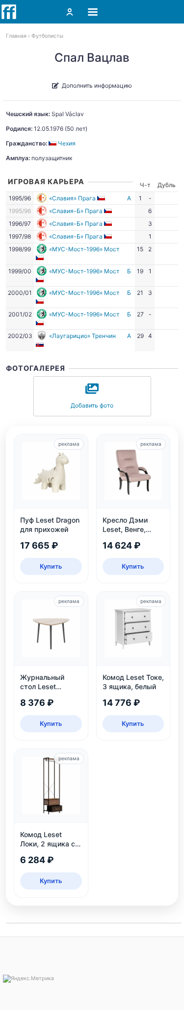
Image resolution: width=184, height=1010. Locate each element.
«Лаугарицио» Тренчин (82, 335)
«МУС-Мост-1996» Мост (84, 249)
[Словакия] (40, 344)
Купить (51, 566)
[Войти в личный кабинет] (69, 11)
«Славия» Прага (72, 198)
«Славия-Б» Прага (76, 211)
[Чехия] (101, 198)
